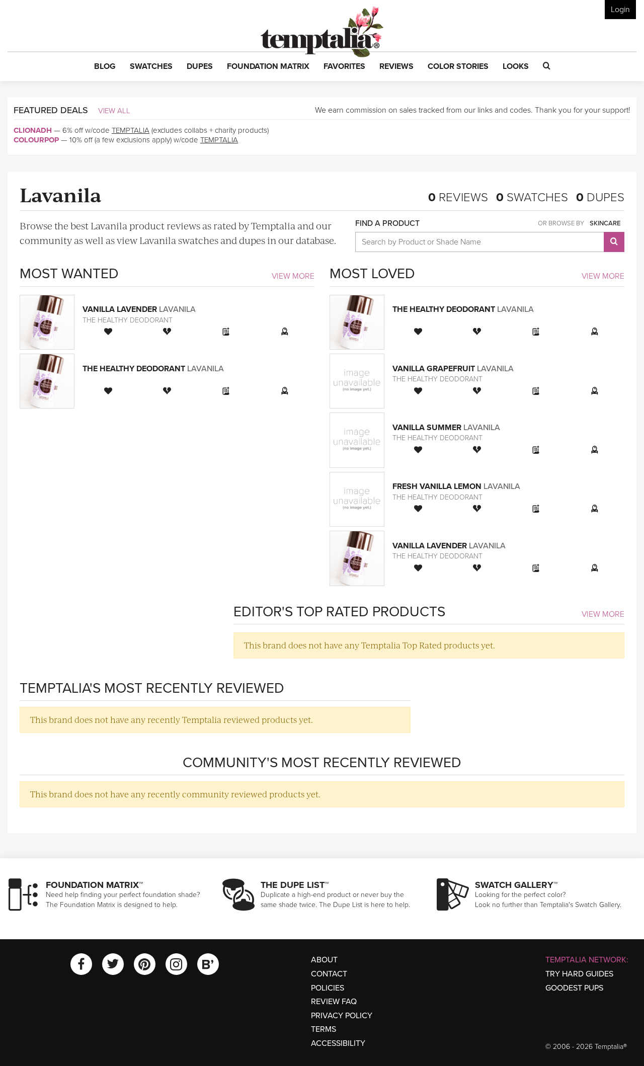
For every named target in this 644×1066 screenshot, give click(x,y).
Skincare (605, 223)
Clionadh (33, 130)
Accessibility (338, 1043)
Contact (329, 974)
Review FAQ (334, 1002)
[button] (105, 66)
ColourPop (36, 139)
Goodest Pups (574, 988)
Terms (323, 1029)
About (324, 960)
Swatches (532, 197)
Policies (327, 988)
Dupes (600, 197)
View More (293, 276)
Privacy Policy (341, 1016)
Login (620, 10)
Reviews (458, 197)
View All (114, 110)
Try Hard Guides (579, 974)
